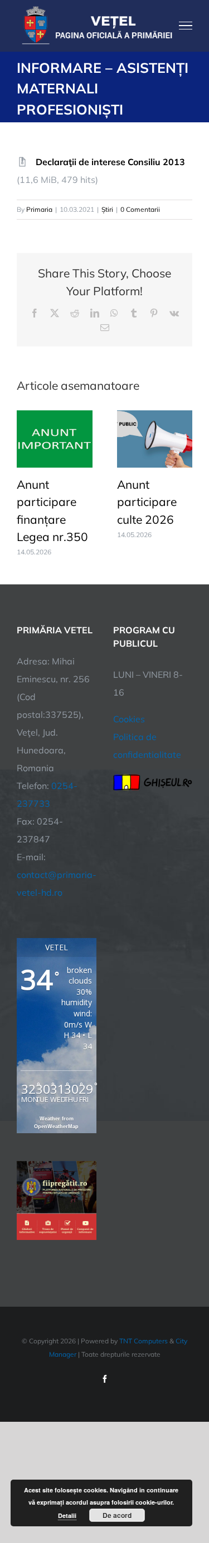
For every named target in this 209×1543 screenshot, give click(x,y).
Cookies (129, 719)
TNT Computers (143, 1341)
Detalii (67, 1515)
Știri (107, 209)
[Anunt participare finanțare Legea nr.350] (55, 415)
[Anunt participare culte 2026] (155, 415)
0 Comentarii (140, 209)
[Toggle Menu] (185, 25)
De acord (117, 1515)
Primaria (39, 209)
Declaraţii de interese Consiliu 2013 (110, 161)
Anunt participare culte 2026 (147, 502)
